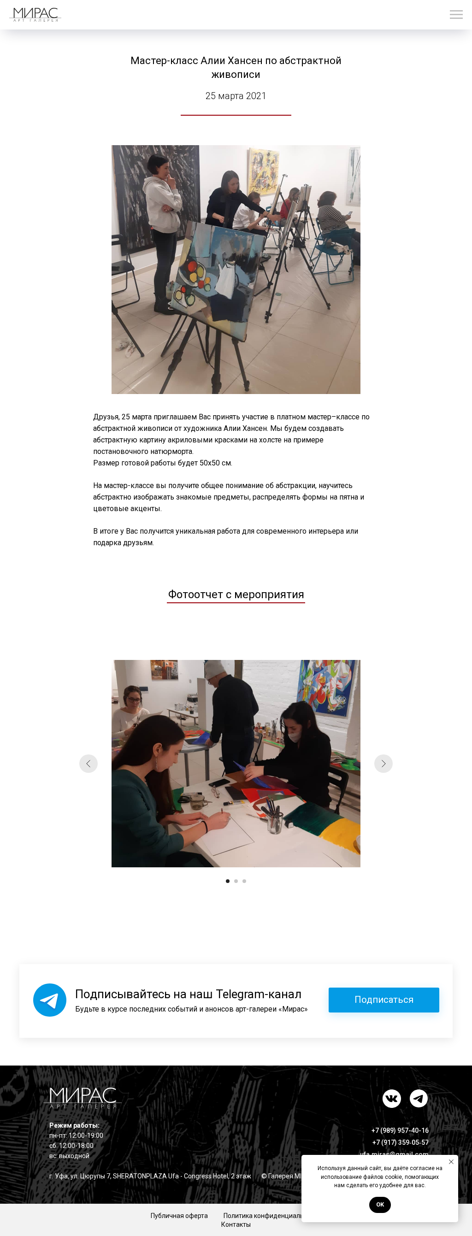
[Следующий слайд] (383, 763)
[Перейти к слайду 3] (244, 881)
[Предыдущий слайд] (88, 763)
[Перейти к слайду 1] (228, 881)
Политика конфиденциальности (272, 1215)
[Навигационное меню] (456, 14)
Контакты (236, 1224)
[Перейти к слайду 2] (236, 881)
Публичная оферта (179, 1215)
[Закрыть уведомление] (451, 1161)
